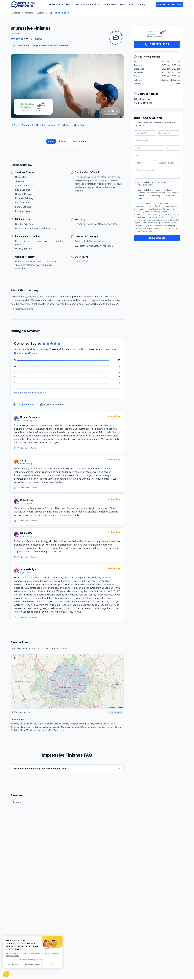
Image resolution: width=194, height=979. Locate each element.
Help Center (127, 4)
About (51, 141)
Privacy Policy (147, 231)
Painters (17, 802)
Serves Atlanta (21, 125)
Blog (142, 4)
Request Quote (156, 237)
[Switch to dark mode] (151, 4)
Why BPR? (108, 4)
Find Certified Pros (59, 4)
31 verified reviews (45, 125)
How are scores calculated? (29, 392)
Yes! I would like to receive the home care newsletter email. (155, 183)
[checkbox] (135, 182)
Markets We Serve (86, 4)
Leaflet (104, 707)
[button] (14, 658)
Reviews (63, 141)
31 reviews (36, 38)
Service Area (79, 141)
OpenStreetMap (116, 707)
